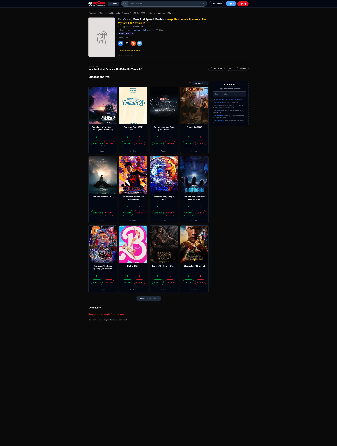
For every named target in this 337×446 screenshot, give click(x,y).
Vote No (109, 143)
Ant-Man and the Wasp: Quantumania (194, 198)
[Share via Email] (139, 43)
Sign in (231, 4)
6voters (164, 290)
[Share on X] (127, 43)
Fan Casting (93, 13)
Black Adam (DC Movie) (194, 266)
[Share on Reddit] (133, 43)
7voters (164, 151)
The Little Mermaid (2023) (102, 197)
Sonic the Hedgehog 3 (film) (164, 198)
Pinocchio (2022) (194, 127)
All (124, 4)
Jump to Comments (237, 68)
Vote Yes (97, 143)
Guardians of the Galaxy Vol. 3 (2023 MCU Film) (103, 128)
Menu (115, 4)
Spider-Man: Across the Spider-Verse (133, 198)
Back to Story (216, 68)
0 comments (138, 27)
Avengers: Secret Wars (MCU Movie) (164, 128)
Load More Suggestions (148, 298)
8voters (102, 151)
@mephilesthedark (138, 30)
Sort (189, 83)
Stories (103, 13)
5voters (194, 220)
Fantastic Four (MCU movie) (133, 128)
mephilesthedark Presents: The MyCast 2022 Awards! (130, 13)
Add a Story (216, 4)
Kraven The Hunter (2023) (163, 266)
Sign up (242, 4)
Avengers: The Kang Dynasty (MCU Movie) (102, 267)
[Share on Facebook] (120, 43)
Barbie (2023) (133, 266)
